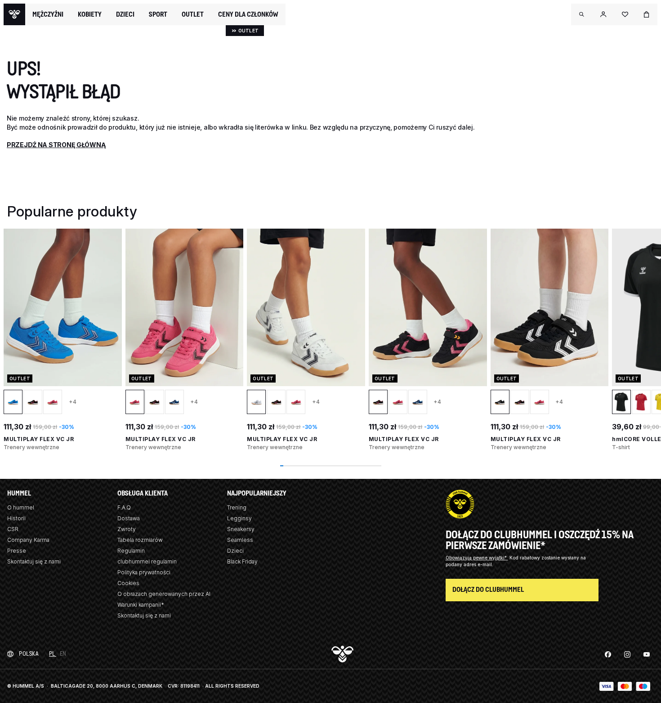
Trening (236, 507)
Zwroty (126, 529)
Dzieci (235, 550)
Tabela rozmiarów (140, 539)
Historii (16, 518)
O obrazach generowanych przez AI (163, 593)
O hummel (20, 507)
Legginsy (239, 518)
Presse (16, 550)
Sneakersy (241, 529)
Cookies (128, 583)
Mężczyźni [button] (47, 14)
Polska (28, 653)
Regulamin (131, 550)
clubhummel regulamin (147, 561)
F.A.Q (124, 507)
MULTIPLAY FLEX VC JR (39, 439)
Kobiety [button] (90, 14)
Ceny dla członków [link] (248, 14)
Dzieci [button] (125, 14)
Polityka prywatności (143, 572)
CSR (12, 529)
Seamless (240, 539)
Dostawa (128, 518)
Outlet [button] (193, 14)
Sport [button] (158, 14)
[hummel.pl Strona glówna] (14, 14)
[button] (582, 14)
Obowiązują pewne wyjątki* (477, 557)
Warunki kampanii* (140, 604)
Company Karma (28, 539)
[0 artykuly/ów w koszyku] (646, 14)
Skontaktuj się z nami (34, 561)
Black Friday (242, 561)
